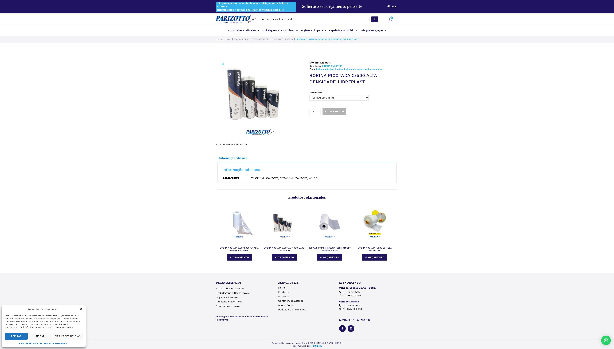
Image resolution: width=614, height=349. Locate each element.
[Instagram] (351, 328)
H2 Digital (316, 346)
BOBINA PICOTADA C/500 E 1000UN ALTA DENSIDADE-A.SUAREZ (239, 249)
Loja (228, 39)
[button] (81, 309)
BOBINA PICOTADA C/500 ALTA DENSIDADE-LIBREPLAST (284, 249)
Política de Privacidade (30, 343)
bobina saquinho (373, 69)
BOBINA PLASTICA (283, 39)
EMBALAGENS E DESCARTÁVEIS (251, 39)
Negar (40, 336)
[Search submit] (374, 19)
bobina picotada (353, 69)
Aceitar (16, 336)
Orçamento (336, 111)
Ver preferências (68, 336)
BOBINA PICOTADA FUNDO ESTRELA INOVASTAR (375, 249)
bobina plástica (325, 69)
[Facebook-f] (342, 328)
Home (219, 39)
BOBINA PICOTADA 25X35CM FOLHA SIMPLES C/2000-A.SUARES (330, 249)
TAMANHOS (315, 92)
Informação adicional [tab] (233, 158)
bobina (339, 69)
